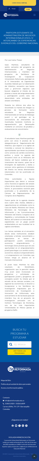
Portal (13, 8)
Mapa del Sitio (6, 380)
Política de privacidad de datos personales (16, 384)
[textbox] (19, 344)
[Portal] (9, 9)
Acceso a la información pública (12, 388)
